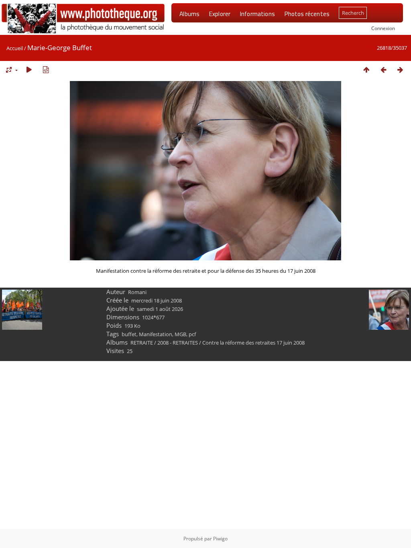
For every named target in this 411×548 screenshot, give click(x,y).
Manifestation (155, 334)
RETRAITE (141, 342)
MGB (180, 334)
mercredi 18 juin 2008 (156, 300)
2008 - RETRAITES (177, 342)
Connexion (383, 28)
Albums (189, 13)
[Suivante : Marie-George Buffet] (400, 69)
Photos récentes (307, 13)
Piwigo (220, 538)
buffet (129, 334)
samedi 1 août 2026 (160, 309)
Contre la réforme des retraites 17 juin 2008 (253, 342)
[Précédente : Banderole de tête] (383, 69)
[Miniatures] (366, 69)
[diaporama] (28, 69)
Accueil (14, 48)
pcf (192, 334)
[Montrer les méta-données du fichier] (45, 69)
